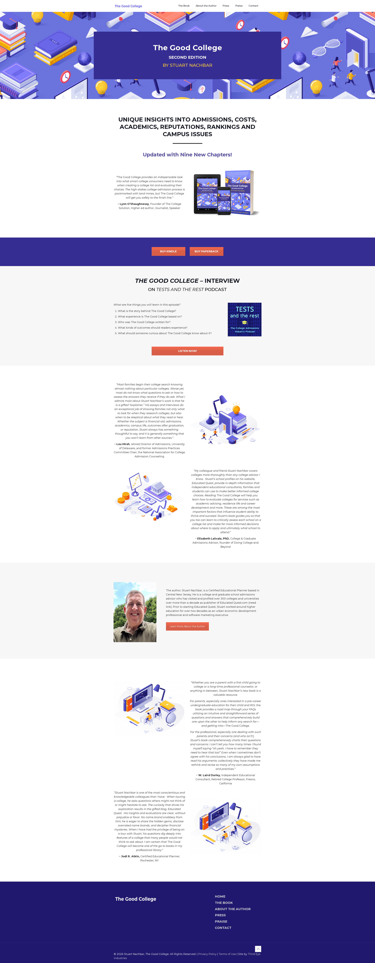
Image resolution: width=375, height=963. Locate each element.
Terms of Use (227, 954)
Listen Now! (187, 351)
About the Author (233, 909)
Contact (223, 928)
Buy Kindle (168, 251)
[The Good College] (128, 6)
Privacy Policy (207, 954)
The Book (224, 903)
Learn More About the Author (187, 626)
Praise (221, 921)
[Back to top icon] (258, 949)
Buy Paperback (206, 251)
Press (220, 915)
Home (220, 896)
